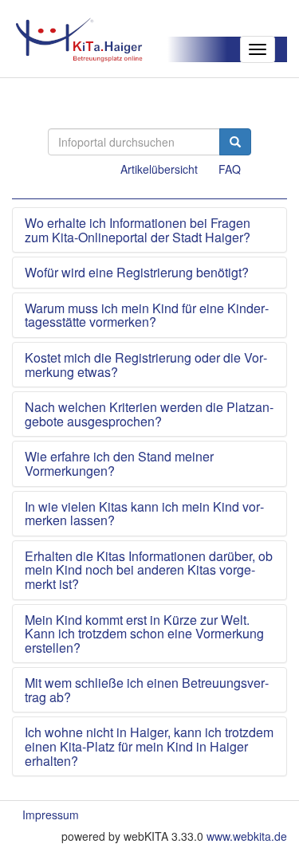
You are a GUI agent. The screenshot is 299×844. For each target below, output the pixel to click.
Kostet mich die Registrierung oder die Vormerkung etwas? (146, 365)
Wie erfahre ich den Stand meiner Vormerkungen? (119, 463)
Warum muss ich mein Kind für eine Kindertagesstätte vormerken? (147, 315)
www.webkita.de (247, 836)
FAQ (229, 169)
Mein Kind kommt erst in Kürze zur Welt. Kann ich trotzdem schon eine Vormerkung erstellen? (144, 634)
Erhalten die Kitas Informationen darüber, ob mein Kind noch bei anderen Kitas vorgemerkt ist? (149, 570)
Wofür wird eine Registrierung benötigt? (137, 272)
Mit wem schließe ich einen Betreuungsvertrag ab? (147, 690)
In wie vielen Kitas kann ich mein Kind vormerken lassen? (144, 514)
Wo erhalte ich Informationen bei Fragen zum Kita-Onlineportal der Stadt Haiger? (137, 230)
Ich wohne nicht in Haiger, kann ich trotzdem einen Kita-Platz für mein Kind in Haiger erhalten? (149, 746)
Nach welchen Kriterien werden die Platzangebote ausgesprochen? (149, 414)
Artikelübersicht (159, 169)
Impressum (50, 814)
